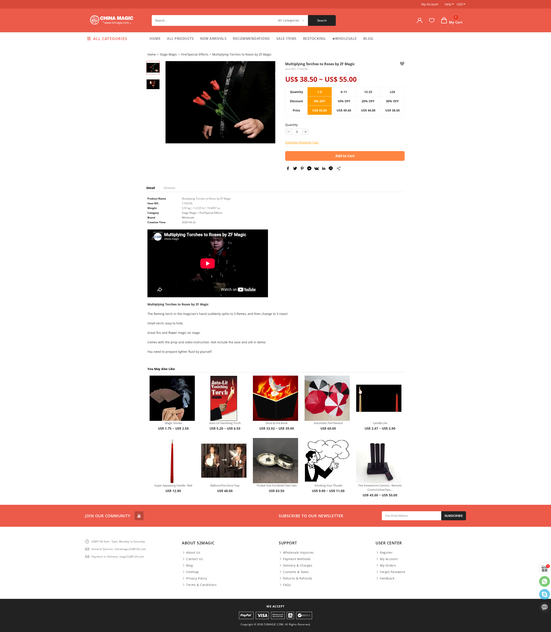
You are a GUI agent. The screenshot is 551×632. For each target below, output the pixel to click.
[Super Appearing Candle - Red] (172, 460)
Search (322, 20)
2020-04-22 (189, 222)
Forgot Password (392, 572)
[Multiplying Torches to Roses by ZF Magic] (220, 102)
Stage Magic (168, 54)
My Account (429, 4)
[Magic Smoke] (172, 398)
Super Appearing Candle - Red (173, 485)
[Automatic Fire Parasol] (327, 398)
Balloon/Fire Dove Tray (225, 485)
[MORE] (338, 169)
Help (448, 4)
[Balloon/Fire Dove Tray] (224, 460)
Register (386, 553)
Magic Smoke (173, 423)
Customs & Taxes (296, 572)
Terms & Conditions (201, 585)
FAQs (287, 585)
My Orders (388, 565)
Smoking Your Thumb (328, 485)
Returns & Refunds (297, 578)
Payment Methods (297, 559)
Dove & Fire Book (277, 423)
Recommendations (251, 38)
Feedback (387, 578)
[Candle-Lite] (379, 398)
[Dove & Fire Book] (275, 398)
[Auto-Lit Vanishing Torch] (224, 398)
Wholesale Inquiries (298, 553)
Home (155, 38)
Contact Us (194, 559)
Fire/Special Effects (194, 54)
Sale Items (286, 38)
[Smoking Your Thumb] (327, 460)
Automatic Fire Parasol (328, 423)
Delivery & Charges (297, 565)
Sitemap (192, 572)
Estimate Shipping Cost (302, 142)
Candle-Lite (380, 423)
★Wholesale (344, 38)
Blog (368, 38)
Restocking (314, 38)
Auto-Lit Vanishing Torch (225, 423)
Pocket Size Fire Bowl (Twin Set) (277, 485)
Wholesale (188, 217)
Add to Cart (345, 155)
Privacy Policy (196, 578)
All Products (180, 38)
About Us (193, 553)
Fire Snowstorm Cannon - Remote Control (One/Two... (380, 487)
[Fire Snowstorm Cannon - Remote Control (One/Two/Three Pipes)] (379, 460)
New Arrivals (213, 38)
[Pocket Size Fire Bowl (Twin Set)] (275, 460)
